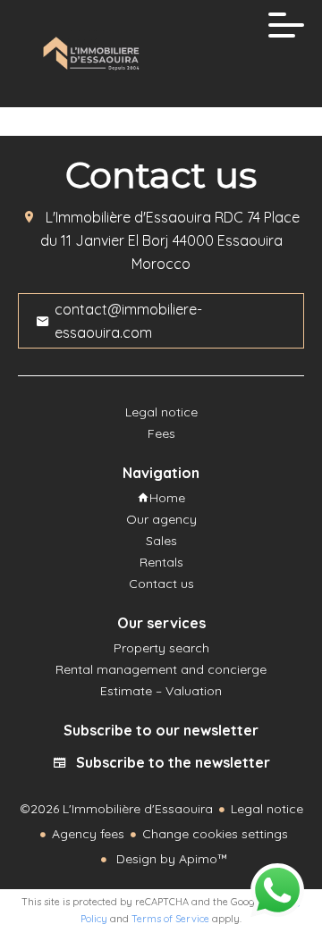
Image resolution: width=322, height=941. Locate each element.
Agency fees (88, 834)
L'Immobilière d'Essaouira (128, 217)
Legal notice (267, 809)
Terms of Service (170, 918)
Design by (170, 859)
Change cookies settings (215, 834)
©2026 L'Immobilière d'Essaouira (116, 809)
